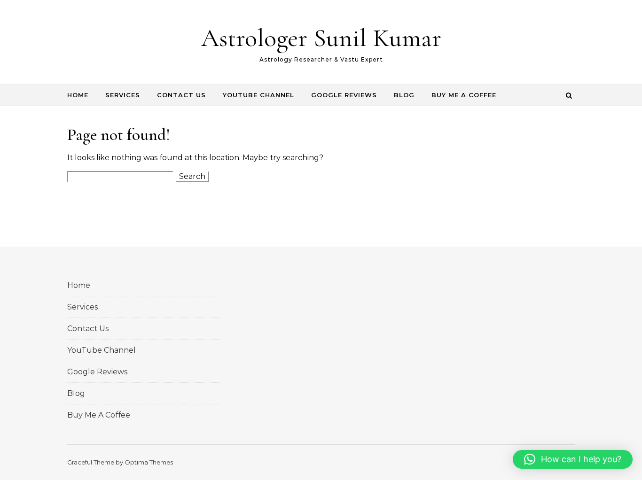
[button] (573, 459)
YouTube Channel (258, 95)
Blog (404, 95)
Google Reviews (344, 95)
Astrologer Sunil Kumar (321, 38)
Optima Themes (149, 462)
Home (77, 95)
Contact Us (181, 95)
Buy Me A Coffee (463, 95)
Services (122, 95)
